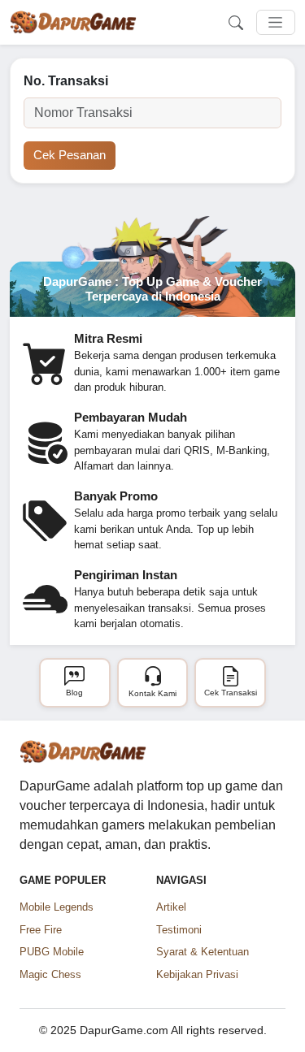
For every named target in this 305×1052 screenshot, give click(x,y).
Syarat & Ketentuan (202, 952)
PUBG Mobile (52, 952)
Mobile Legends (57, 907)
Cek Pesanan (69, 155)
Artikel (171, 907)
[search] (236, 23)
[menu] (275, 23)
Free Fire (41, 930)
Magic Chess (50, 974)
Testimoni (179, 930)
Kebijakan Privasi (197, 974)
